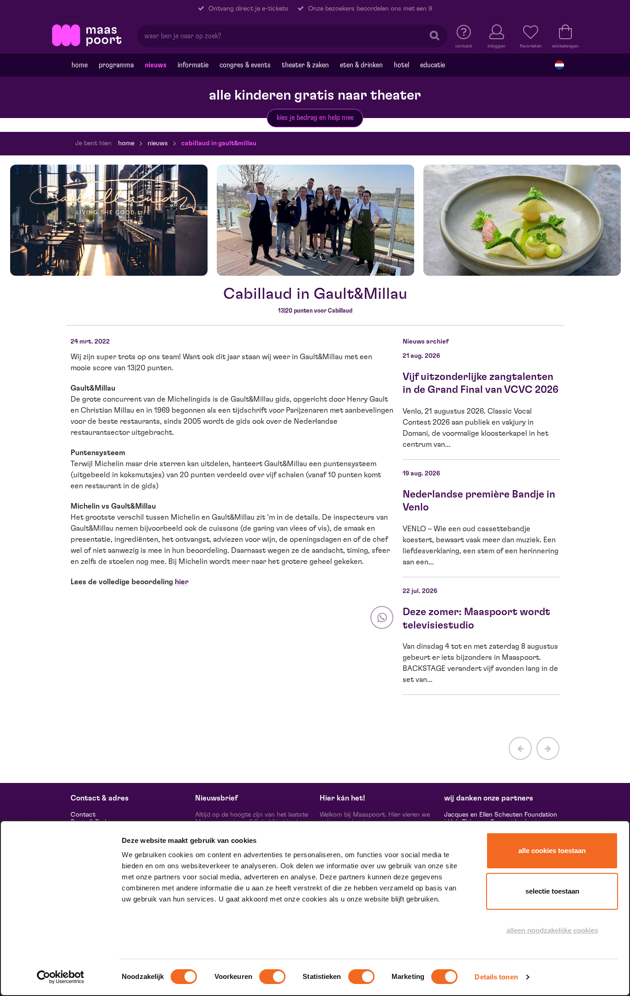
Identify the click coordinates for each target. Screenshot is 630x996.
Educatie (432, 65)
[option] (109, 220)
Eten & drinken (361, 65)
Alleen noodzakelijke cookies (552, 930)
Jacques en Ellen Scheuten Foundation (500, 815)
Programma (116, 65)
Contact (83, 815)
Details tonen (496, 977)
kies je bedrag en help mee (315, 117)
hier (182, 582)
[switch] (272, 976)
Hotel (401, 65)
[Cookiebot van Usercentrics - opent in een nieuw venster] (60, 977)
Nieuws (155, 65)
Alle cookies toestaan (552, 850)
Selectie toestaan (552, 891)
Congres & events (245, 65)
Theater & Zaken (305, 65)
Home (79, 65)
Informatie (193, 65)
